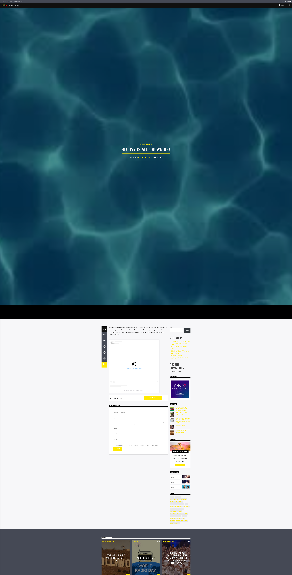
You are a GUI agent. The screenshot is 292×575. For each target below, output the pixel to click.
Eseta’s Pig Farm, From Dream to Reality (181, 413)
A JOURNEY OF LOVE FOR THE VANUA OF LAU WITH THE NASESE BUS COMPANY (180, 343)
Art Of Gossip (174, 486)
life (182, 509)
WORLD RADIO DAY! (146, 558)
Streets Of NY (174, 481)
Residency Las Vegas (176, 513)
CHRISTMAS (179, 501)
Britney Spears (174, 499)
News (18, 5)
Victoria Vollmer (144, 157)
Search (171, 327)
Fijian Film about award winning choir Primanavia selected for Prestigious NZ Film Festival (176, 558)
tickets (172, 520)
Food (187, 506)
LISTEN (282, 5)
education (135, 541)
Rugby (185, 513)
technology (180, 518)
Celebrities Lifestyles (108, 541)
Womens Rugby (174, 523)
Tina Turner (179, 520)
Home (12, 5)
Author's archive (153, 398)
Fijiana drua (181, 506)
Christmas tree (174, 504)
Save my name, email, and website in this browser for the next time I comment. (138, 445)
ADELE (172, 497)
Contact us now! (19, 1)
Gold (171, 509)
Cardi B (172, 501)
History (177, 509)
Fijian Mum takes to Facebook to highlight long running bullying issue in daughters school (180, 351)
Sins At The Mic (174, 476)
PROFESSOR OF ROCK (176, 511)
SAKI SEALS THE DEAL (176, 355)
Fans (182, 504)
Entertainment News (146, 144)
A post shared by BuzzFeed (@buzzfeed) (134, 390)
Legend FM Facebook (7, 1)
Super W (172, 518)
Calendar (183, 499)
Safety (184, 516)
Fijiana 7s (173, 506)
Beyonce (177, 497)
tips (186, 520)
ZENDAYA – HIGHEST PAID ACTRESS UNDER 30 (182, 431)
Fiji (186, 504)
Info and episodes (180, 465)
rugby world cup (175, 516)
